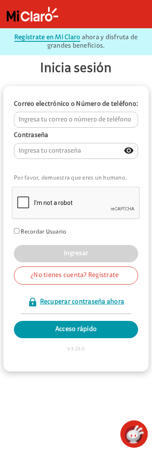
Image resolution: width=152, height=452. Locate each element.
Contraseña (31, 135)
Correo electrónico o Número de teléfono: (76, 104)
